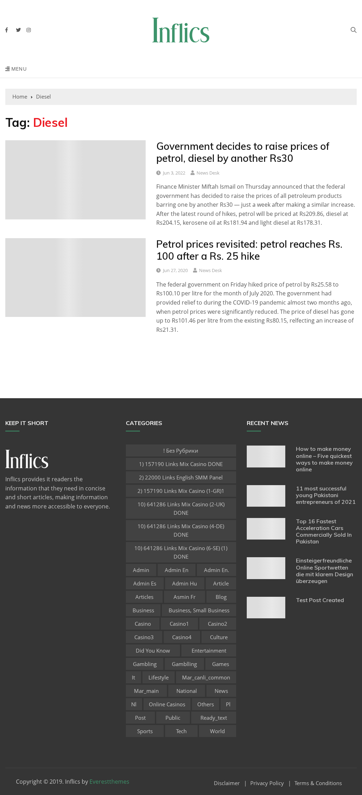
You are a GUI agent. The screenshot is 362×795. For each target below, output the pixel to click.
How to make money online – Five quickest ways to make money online (324, 459)
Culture (219, 637)
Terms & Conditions (318, 783)
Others (205, 704)
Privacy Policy (267, 783)
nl (133, 704)
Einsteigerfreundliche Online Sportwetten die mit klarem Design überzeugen (324, 570)
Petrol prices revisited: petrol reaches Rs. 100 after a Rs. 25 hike (249, 250)
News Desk (208, 173)
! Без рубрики (180, 450)
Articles (144, 596)
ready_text (213, 717)
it (133, 677)
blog (221, 596)
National (186, 690)
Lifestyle (158, 677)
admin (141, 569)
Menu (18, 68)
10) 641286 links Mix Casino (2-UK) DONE (181, 508)
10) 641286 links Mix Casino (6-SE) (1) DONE (180, 552)
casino (143, 623)
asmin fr (184, 596)
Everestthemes (109, 781)
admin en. (216, 569)
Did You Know (153, 650)
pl (228, 704)
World (217, 731)
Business (143, 610)
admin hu (184, 583)
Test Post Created (320, 599)
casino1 (179, 623)
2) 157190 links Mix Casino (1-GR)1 (181, 490)
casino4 (182, 637)
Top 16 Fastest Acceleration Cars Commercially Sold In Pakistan (324, 531)
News (221, 690)
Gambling (145, 663)
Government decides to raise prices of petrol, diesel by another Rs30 (242, 152)
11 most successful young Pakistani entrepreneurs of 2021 (326, 495)
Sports (145, 731)
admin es (144, 583)
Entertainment (209, 650)
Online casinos (167, 704)
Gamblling (184, 663)
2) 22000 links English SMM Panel (181, 477)
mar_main (146, 690)
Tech (181, 731)
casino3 (144, 637)
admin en (176, 569)
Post (140, 717)
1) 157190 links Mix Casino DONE (181, 463)
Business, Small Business (199, 610)
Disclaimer (227, 783)
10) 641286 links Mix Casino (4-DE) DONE (181, 530)
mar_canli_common (206, 677)
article (221, 583)
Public (172, 717)
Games (220, 663)
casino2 (217, 623)
